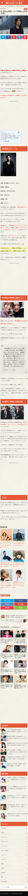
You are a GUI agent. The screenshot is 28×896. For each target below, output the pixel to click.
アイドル (3, 837)
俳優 (3, 595)
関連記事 (7, 141)
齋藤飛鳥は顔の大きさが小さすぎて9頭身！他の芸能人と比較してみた (17, 744)
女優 (2, 868)
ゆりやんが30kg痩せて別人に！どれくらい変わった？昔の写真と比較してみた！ (6, 544)
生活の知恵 (4, 881)
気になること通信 (14, 3)
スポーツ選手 (4, 850)
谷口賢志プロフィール (8, 134)
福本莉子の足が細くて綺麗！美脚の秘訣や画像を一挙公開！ (6, 564)
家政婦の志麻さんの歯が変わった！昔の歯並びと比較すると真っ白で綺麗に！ (17, 738)
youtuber (3, 828)
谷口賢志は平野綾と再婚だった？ (11, 136)
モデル (3, 859)
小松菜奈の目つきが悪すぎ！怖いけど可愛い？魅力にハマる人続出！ (17, 758)
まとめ (4, 139)
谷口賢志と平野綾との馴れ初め (10, 137)
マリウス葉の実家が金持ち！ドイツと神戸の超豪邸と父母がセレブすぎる (17, 731)
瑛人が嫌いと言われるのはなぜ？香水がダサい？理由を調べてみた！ (18, 544)
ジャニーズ (4, 846)
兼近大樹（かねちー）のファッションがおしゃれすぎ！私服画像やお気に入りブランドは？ (6, 585)
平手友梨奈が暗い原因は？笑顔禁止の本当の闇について (18, 564)
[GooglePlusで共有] (14, 37)
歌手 (2, 877)
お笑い (3, 832)
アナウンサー (4, 841)
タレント (3, 855)
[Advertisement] (14, 55)
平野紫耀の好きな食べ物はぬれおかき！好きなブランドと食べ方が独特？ (18, 584)
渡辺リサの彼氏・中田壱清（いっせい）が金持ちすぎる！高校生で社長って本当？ (17, 752)
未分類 (8, 595)
